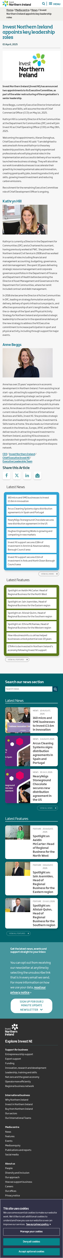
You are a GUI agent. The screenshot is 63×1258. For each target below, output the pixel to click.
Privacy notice (12, 1195)
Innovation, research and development (25, 1068)
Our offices (10, 1191)
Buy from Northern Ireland (19, 1109)
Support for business (16, 1050)
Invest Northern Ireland (22, 454)
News (34, 10)
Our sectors (11, 1113)
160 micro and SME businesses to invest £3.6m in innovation (28, 499)
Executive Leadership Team (17, 461)
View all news (47, 574)
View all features (16, 660)
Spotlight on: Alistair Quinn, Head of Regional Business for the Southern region (30, 615)
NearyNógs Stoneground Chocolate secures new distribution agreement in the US (31, 522)
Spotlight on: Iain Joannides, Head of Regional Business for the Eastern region (29, 604)
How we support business (18, 1182)
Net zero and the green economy (22, 1077)
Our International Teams (18, 1118)
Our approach (12, 1177)
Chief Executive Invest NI (16, 458)
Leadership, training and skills (21, 1072)
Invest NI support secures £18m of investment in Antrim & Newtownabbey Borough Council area (29, 546)
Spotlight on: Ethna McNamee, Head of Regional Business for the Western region (29, 626)
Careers (9, 1186)
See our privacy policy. (37, 1224)
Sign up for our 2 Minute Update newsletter (31, 1005)
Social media (12, 1154)
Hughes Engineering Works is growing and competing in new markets (30, 533)
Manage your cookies (31, 1231)
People (9, 1168)
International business (17, 1095)
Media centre (22, 10)
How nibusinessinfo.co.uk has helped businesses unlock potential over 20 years (30, 637)
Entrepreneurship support (19, 1054)
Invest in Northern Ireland (19, 1104)
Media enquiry (12, 1145)
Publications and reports (18, 1150)
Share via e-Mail (37, 475)
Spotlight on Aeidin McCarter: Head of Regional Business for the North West (27, 592)
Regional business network (19, 1086)
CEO (5, 454)
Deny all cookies (31, 1241)
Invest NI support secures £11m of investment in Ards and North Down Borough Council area (31, 561)
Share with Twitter (17, 475)
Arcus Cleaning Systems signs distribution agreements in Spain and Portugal (30, 511)
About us (10, 1164)
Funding (9, 1063)
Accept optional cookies (31, 1251)
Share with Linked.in (27, 475)
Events (8, 1141)
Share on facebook (6, 475)
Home (9, 10)
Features (10, 1136)
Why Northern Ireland (16, 1100)
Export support (13, 1059)
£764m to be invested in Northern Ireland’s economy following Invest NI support (30, 648)
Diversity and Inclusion (17, 1173)
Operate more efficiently (18, 1081)
